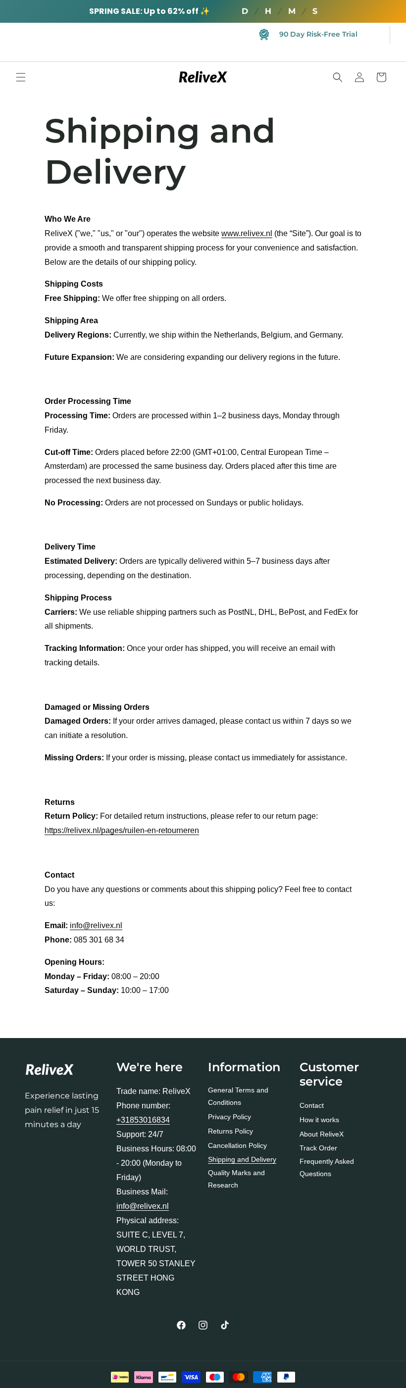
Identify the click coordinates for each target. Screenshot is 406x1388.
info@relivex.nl (96, 925)
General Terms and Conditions (238, 1096)
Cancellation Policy (237, 1145)
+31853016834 (143, 1120)
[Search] (338, 77)
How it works (319, 1120)
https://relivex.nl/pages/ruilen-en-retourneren (122, 830)
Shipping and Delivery (242, 1159)
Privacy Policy (229, 1117)
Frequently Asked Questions (327, 1167)
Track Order (318, 1148)
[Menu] (21, 77)
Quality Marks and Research (236, 1179)
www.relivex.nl (246, 233)
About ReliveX (322, 1134)
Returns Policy (230, 1131)
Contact (312, 1105)
